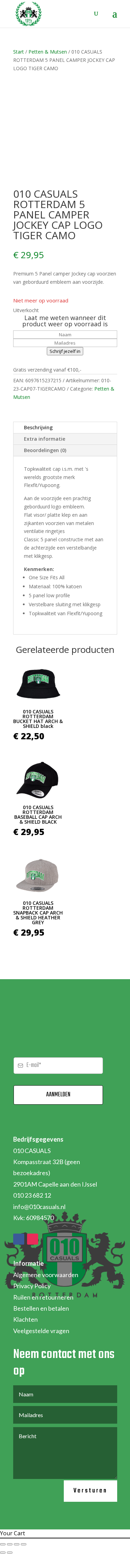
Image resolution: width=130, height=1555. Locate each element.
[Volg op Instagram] (32, 1239)
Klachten (25, 1319)
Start (18, 51)
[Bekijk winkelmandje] (90, 14)
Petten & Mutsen (47, 51)
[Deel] (16, 1544)
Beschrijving (38, 427)
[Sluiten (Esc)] (23, 1544)
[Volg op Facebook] (18, 1239)
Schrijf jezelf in (65, 351)
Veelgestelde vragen (41, 1330)
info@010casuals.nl (39, 1206)
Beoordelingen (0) (45, 450)
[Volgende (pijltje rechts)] (9, 1553)
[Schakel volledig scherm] (9, 1544)
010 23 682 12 (32, 1195)
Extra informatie (44, 438)
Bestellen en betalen (41, 1308)
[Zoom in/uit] (3, 1544)
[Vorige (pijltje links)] (3, 1553)
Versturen (90, 1491)
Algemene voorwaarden (45, 1274)
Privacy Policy (32, 1286)
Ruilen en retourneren (43, 1297)
